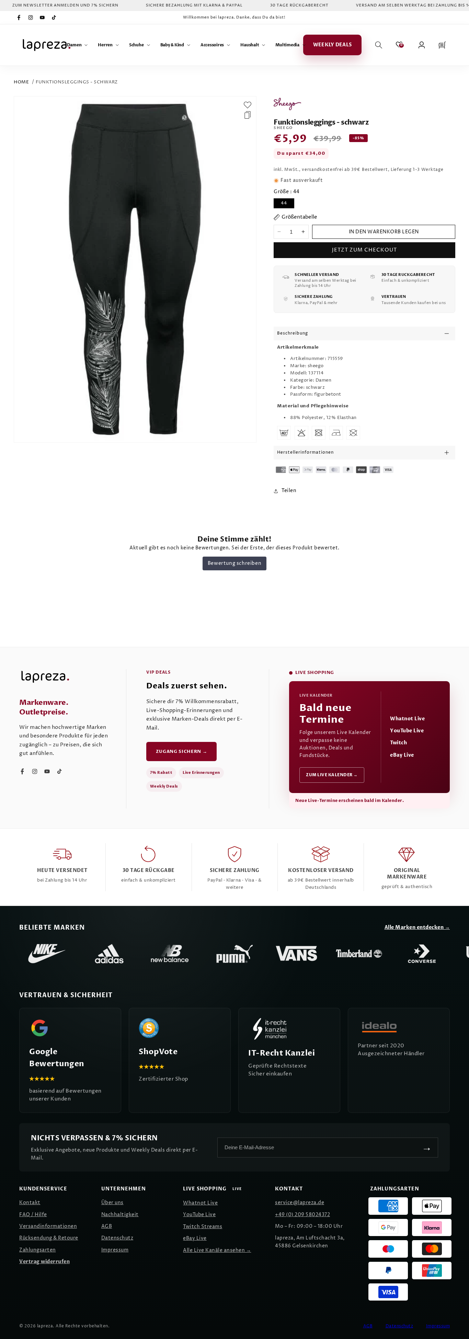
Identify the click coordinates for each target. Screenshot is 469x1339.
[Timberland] (359, 953)
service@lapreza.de (299, 1202)
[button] (77, 44)
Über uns (112, 1202)
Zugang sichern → (181, 751)
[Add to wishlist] (247, 105)
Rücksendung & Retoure (48, 1238)
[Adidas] (109, 953)
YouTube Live (407, 730)
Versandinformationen (48, 1226)
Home (21, 82)
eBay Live (402, 755)
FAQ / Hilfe (33, 1214)
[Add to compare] (247, 115)
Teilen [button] (289, 490)
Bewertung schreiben (234, 563)
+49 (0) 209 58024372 (302, 1214)
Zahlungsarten (37, 1250)
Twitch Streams (202, 1226)
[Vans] (296, 953)
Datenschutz (117, 1238)
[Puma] (234, 953)
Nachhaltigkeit (120, 1214)
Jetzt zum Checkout (364, 250)
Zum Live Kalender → (332, 775)
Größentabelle (299, 217)
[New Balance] (171, 953)
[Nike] (46, 953)
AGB (106, 1226)
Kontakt (30, 1202)
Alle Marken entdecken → (417, 927)
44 (284, 203)
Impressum (115, 1250)
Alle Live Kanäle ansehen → (217, 1250)
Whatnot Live (407, 718)
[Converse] (421, 953)
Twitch (398, 743)
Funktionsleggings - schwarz (77, 82)
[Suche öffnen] (378, 45)
